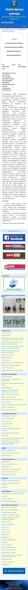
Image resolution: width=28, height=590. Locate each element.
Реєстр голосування (7, 423)
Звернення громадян (7, 562)
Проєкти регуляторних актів (10, 464)
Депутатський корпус (8, 355)
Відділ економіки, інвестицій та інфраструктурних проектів (10, 391)
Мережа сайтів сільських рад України (14, 588)
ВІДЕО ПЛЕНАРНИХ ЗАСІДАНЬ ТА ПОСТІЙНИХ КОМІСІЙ (11, 443)
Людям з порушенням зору (14, 231)
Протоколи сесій (6, 421)
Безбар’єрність (6, 537)
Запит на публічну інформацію (10, 510)
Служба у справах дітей (8, 407)
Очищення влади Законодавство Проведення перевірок (11, 518)
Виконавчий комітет (7, 357)
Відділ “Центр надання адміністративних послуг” (13, 384)
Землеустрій (5, 487)
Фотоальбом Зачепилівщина (9, 501)
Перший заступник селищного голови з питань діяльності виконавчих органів (13, 338)
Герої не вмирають (7, 545)
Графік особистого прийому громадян (12, 370)
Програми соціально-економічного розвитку (11, 484)
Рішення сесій (5, 426)
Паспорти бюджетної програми (10, 453)
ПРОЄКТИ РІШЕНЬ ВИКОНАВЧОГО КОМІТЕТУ (11, 429)
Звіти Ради (5, 435)
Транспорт (5, 542)
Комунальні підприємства (9, 539)
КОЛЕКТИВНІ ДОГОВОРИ (9, 550)
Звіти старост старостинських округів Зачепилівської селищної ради (12, 439)
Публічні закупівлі (6, 522)
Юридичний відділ (7, 387)
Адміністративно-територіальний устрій (13, 493)
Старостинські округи (8, 368)
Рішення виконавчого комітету (10, 433)
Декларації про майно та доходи (11, 515)
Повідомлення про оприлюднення (11, 469)
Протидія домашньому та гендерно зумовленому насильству (12, 555)
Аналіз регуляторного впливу (10, 472)
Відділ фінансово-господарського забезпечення (11, 380)
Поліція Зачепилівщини (8, 524)
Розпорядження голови (8, 416)
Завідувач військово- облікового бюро (12, 362)
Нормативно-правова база (9, 507)
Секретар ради (6, 335)
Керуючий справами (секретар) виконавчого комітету (10, 351)
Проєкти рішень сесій (8, 418)
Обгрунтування (6, 532)
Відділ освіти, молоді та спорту (10, 394)
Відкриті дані (5, 534)
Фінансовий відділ (7, 376)
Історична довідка (7, 498)
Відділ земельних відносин (9, 410)
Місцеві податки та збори (9, 474)
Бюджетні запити (7, 455)
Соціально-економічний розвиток (11, 480)
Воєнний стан (5, 527)
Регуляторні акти (6, 466)
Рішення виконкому (12, 29)
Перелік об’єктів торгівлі (8, 552)
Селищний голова (6, 333)
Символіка (4, 496)
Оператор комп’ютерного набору (11, 365)
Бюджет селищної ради (8, 450)
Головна (3, 29)
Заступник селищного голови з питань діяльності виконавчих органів (12, 343)
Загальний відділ (6, 402)
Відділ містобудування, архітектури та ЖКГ (14, 404)
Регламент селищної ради (9, 512)
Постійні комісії (6, 360)
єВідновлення (5, 564)
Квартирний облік (6, 559)
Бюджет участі (6, 529)
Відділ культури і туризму (9, 397)
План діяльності (6, 461)
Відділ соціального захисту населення (12, 399)
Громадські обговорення (8, 547)
